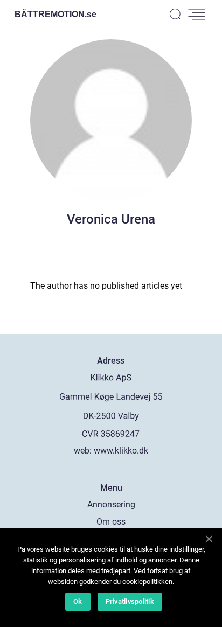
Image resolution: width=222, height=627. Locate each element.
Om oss (111, 522)
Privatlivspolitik (130, 601)
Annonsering (111, 504)
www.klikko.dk (121, 450)
